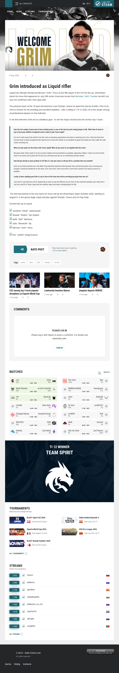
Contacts (27, 664)
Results (107, 372)
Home (10, 11)
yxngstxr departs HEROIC (90, 290)
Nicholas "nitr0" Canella (86, 96)
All (99, 372)
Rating (17, 664)
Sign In (59, 348)
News (19, 11)
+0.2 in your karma (59, 250)
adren (23, 262)
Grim (31, 262)
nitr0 (38, 262)
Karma (8, 664)
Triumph (47, 262)
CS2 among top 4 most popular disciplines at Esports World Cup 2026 (24, 292)
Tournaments (45, 11)
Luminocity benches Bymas (57, 290)
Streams (30, 11)
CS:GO (57, 262)
